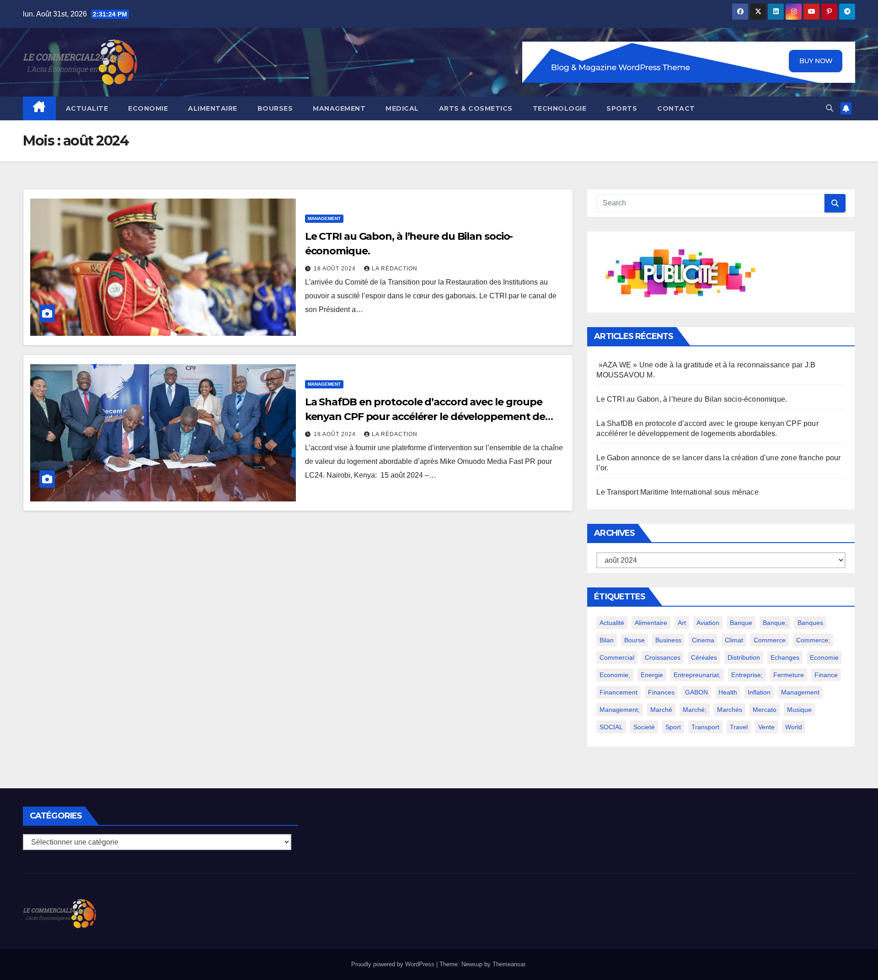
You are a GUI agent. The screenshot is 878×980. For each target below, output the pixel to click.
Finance (826, 674)
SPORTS (621, 108)
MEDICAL (402, 108)
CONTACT (676, 108)
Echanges (785, 657)
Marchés (729, 709)
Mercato (764, 709)
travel (739, 727)
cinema (703, 640)
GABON (696, 692)
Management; (620, 709)
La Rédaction (395, 268)
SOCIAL (611, 727)
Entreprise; (747, 674)
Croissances (662, 657)
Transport (705, 727)
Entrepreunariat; (697, 674)
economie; (615, 674)
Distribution (744, 657)
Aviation (707, 622)
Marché (661, 709)
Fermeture (788, 674)
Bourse (634, 640)
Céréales (704, 657)
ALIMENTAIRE (212, 108)
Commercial (617, 657)
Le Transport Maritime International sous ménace (677, 492)
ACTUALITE (87, 108)
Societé (644, 727)
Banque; (775, 622)
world (793, 727)
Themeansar (509, 964)
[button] (829, 108)
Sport (673, 727)
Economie (824, 657)
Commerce (770, 640)
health (727, 692)
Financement (618, 692)
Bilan (607, 640)
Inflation (759, 692)
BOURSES (275, 108)
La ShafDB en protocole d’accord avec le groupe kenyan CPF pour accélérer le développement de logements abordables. (425, 416)
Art (682, 622)
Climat (734, 640)
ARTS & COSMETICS (476, 108)
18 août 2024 (336, 268)
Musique (799, 709)
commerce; (813, 640)
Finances (661, 692)
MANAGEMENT (339, 108)
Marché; (695, 709)
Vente (766, 727)
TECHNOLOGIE (560, 108)
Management (800, 692)
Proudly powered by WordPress (393, 964)
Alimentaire (651, 622)
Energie (652, 674)
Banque (741, 622)
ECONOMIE (148, 108)
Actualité (612, 622)
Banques (810, 622)
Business (668, 640)
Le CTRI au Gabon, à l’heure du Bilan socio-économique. (691, 399)
